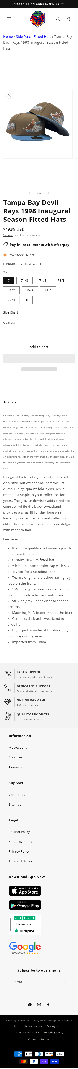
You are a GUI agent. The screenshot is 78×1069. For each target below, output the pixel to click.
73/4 (48, 290)
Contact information (41, 1039)
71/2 (11, 290)
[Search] (58, 19)
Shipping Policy (21, 841)
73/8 (61, 280)
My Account (18, 747)
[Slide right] (48, 193)
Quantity (9, 322)
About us (16, 757)
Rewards (15, 767)
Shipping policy (54, 1032)
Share (12, 402)
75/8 (29, 290)
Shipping (8, 234)
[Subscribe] (63, 982)
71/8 (24, 280)
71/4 (42, 280)
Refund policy (33, 1026)
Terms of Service (22, 861)
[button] (39, 359)
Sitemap (15, 804)
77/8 (14, 301)
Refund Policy (19, 832)
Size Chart (10, 312)
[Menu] (8, 19)
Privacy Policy (19, 851)
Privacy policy (55, 1026)
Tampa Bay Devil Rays (50, 416)
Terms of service (29, 1032)
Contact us (17, 795)
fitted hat (47, 560)
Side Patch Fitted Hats (33, 36)
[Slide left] (29, 193)
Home (8, 36)
